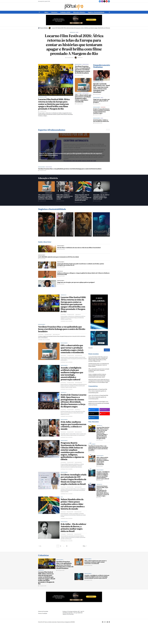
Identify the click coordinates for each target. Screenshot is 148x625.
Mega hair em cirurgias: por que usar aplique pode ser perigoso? (101, 100)
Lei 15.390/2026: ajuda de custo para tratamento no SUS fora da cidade (58, 257)
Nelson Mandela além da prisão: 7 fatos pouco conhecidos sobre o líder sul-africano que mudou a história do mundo (83, 197)
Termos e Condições (42, 613)
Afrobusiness (54, 231)
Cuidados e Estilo (65, 12)
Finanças (91, 232)
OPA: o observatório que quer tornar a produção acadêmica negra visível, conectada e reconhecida (83, 98)
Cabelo (102, 97)
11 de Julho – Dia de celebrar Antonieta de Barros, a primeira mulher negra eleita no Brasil (101, 197)
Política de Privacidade (43, 611)
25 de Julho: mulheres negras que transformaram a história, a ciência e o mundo (65, 197)
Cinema (77, 32)
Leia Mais (62, 321)
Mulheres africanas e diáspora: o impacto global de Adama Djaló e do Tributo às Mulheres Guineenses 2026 (83, 273)
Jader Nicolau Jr (72, 32)
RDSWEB (73, 622)
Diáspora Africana (85, 64)
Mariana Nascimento (78, 64)
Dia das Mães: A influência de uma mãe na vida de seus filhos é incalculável (79, 247)
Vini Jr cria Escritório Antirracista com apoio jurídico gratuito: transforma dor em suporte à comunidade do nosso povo (70, 154)
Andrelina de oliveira (92, 401)
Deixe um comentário (68, 321)
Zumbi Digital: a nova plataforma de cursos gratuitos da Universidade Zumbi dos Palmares (98, 403)
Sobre (46, 12)
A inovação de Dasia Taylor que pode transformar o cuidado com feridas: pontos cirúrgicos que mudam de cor (80, 264)
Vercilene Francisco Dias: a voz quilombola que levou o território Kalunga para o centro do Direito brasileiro (82, 69)
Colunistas (54, 12)
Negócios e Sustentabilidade (96, 12)
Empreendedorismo (73, 228)
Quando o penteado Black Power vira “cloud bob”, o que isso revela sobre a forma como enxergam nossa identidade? (101, 88)
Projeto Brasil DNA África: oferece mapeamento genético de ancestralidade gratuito (97, 391)
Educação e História (79, 12)
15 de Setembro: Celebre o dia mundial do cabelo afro (101, 120)
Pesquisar (90, 347)
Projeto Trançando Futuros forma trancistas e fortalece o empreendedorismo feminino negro (101, 111)
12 (66, 546)
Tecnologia (109, 232)
